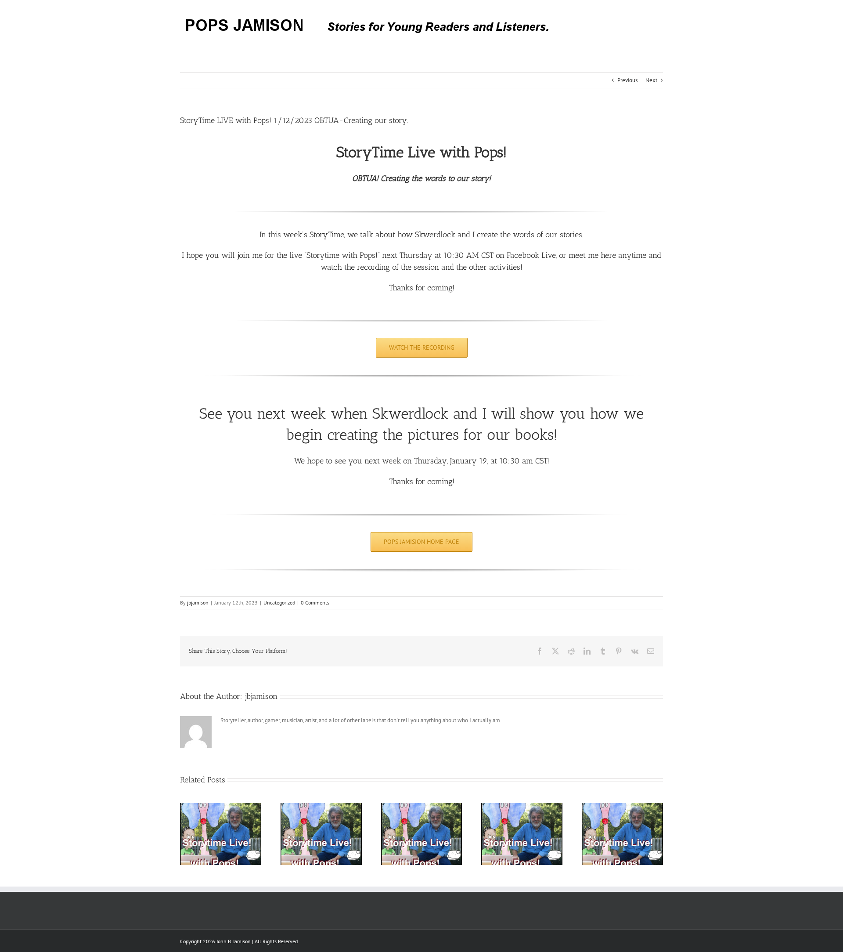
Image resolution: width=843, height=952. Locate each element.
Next (651, 80)
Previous (627, 80)
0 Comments (315, 602)
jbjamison (198, 602)
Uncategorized (279, 602)
